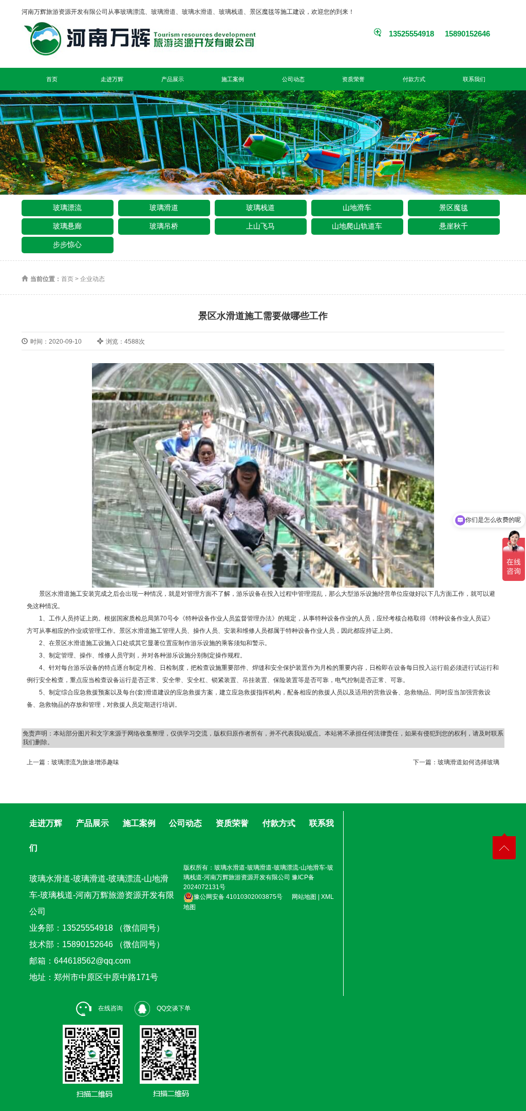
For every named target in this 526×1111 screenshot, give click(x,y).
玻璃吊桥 (163, 226)
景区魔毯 (453, 207)
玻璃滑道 (163, 207)
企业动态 (92, 279)
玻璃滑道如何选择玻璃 (468, 762)
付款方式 (414, 79)
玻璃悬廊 (67, 226)
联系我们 (474, 79)
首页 (52, 79)
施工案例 (232, 79)
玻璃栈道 (260, 207)
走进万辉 (112, 79)
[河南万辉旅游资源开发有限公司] (82, 38)
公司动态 (293, 79)
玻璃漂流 (67, 207)
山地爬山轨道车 (357, 226)
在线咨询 (110, 1008)
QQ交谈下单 (173, 1008)
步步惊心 (67, 244)
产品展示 (172, 79)
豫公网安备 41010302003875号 (238, 896)
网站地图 (304, 896)
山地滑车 (357, 207)
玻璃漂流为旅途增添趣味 (85, 762)
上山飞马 (260, 226)
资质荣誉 (353, 79)
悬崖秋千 (453, 226)
